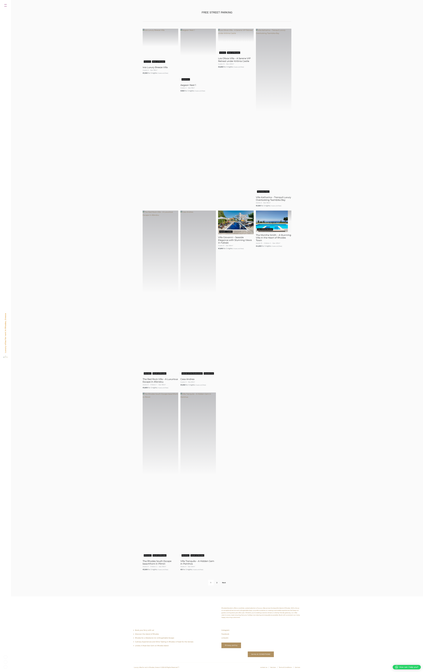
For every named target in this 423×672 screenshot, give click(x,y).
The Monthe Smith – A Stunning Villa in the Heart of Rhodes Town (273, 238)
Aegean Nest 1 (188, 85)
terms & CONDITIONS (260, 654)
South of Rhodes (159, 373)
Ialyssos (147, 61)
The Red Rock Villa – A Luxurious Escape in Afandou (160, 380)
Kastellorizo (208, 373)
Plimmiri (147, 555)
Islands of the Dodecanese (192, 373)
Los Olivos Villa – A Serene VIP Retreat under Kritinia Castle (234, 59)
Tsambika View (263, 191)
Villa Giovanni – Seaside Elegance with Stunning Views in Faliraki (235, 240)
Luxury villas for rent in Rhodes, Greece (5, 333)
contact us (263, 667)
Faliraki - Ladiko (226, 231)
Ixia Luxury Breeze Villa (155, 67)
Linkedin (224, 638)
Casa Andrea (187, 379)
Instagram (225, 630)
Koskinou (185, 79)
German (297, 667)
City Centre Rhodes (265, 229)
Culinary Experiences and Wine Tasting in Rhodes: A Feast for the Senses (164, 642)
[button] (407, 667)
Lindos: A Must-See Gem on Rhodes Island (152, 646)
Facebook (225, 634)
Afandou (147, 373)
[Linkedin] (5, 667)
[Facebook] (5, 662)
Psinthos (185, 555)
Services (273, 667)
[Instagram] (5, 657)
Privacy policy (231, 645)
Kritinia (222, 53)
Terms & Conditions (285, 667)
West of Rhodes (158, 61)
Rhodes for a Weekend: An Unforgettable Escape (154, 638)
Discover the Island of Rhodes (147, 634)
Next (224, 583)
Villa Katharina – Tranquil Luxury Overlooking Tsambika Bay (273, 198)
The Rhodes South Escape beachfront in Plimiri (157, 562)
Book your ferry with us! (144, 630)
